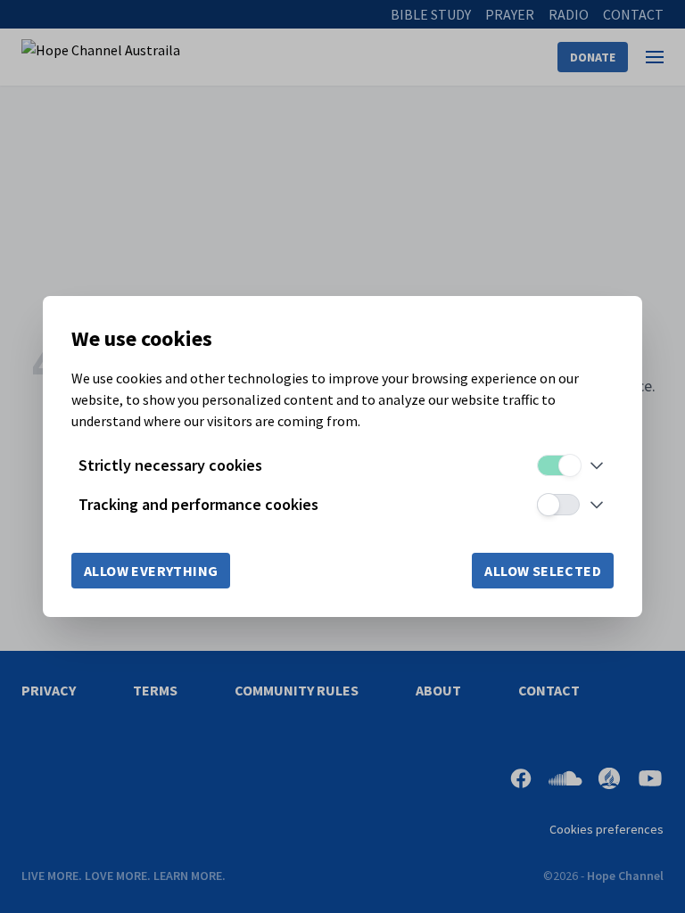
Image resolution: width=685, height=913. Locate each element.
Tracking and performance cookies (198, 504)
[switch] (558, 465)
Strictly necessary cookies (170, 465)
